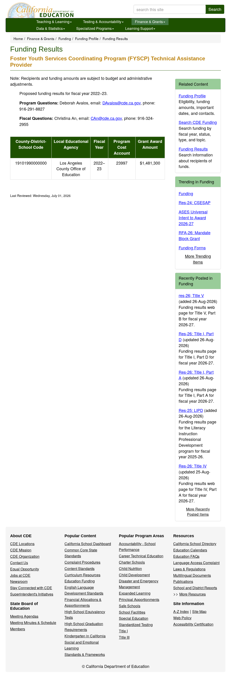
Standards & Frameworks (85, 654)
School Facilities (132, 612)
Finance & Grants (149, 21)
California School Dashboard (88, 543)
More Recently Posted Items (198, 511)
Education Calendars (190, 550)
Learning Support (139, 28)
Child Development (134, 574)
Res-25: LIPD (191, 410)
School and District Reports (195, 587)
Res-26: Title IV (193, 466)
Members (17, 628)
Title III (124, 637)
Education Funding (80, 581)
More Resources (192, 594)
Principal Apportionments (139, 599)
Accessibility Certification (193, 624)
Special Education (133, 618)
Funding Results (193, 149)
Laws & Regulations (189, 569)
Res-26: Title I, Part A (196, 375)
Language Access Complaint (196, 562)
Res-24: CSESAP (194, 202)
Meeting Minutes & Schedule (33, 622)
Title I (123, 631)
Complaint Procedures (82, 562)
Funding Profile (87, 38)
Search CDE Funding (198, 122)
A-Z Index (181, 611)
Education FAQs (186, 556)
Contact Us (19, 562)
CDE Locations (22, 543)
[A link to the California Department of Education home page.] (40, 10)
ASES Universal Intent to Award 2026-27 (193, 217)
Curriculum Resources (82, 574)
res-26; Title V (191, 295)
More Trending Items (198, 259)
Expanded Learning (134, 593)
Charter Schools (132, 562)
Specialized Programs (94, 28)
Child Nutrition (130, 568)
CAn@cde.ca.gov (106, 118)
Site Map (199, 611)
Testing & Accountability (102, 21)
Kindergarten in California (85, 635)
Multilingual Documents (192, 575)
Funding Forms (192, 248)
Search (214, 9)
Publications (183, 581)
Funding (64, 38)
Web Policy (182, 617)
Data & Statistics (49, 28)
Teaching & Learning (52, 21)
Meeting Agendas (24, 616)
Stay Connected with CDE (31, 587)
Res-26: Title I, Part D (196, 336)
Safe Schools (129, 605)
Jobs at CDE (20, 575)
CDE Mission (20, 550)
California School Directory (194, 543)
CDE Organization (24, 556)
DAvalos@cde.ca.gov (121, 103)
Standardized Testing (136, 624)
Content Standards (80, 568)
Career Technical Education (141, 555)
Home (18, 38)
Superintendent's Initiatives (31, 594)
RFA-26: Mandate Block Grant (194, 235)
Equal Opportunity (24, 569)
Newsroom (19, 581)
